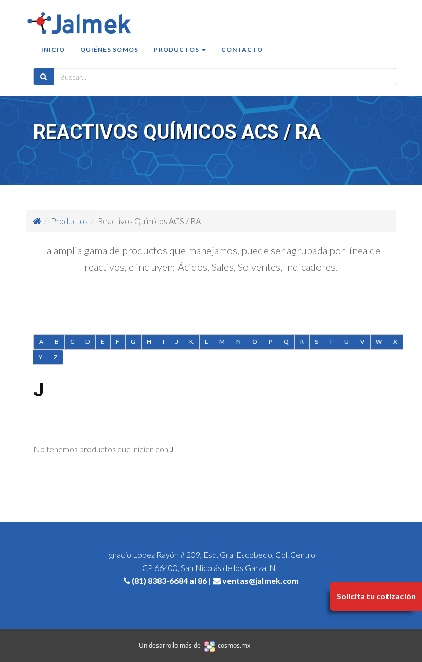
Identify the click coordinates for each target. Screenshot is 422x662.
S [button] (317, 341)
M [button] (222, 341)
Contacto (242, 49)
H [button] (149, 341)
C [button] (72, 341)
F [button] (118, 341)
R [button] (302, 341)
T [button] (331, 341)
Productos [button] (177, 49)
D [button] (87, 341)
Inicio (53, 49)
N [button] (238, 341)
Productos (69, 221)
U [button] (346, 341)
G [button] (133, 341)
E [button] (103, 341)
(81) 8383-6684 (160, 580)
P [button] (271, 341)
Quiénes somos (109, 49)
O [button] (255, 341)
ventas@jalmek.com (260, 580)
